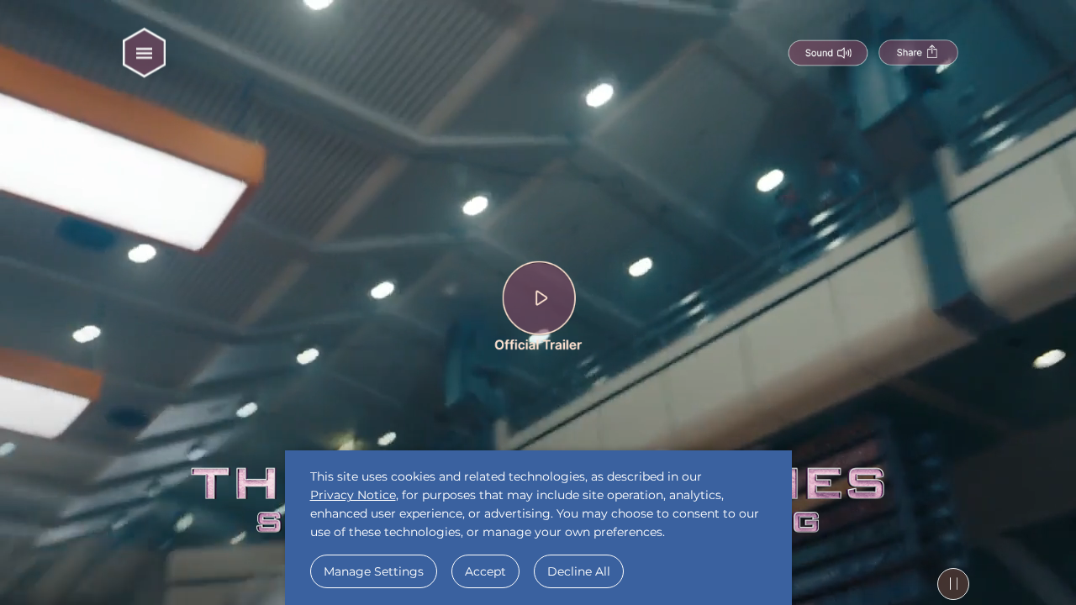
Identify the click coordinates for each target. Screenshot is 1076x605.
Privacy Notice (353, 494)
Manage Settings (374, 571)
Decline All (578, 571)
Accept (485, 571)
